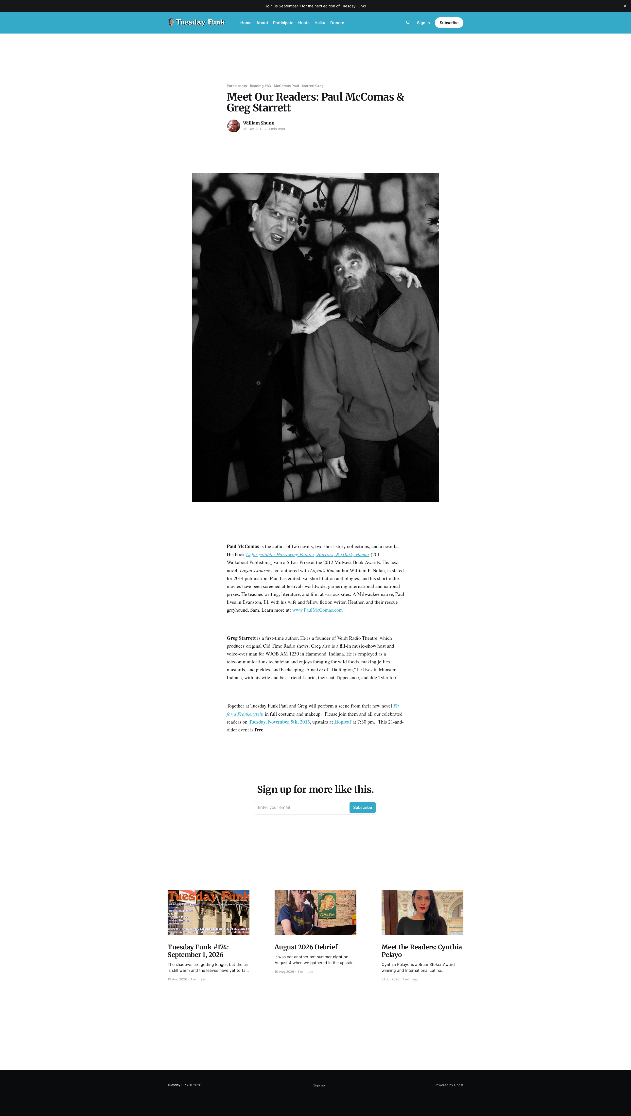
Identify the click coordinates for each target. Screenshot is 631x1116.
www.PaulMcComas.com (317, 609)
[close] (625, 6)
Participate (283, 22)
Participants (237, 86)
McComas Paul (286, 86)
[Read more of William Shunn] (234, 126)
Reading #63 (260, 86)
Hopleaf (342, 721)
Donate (337, 22)
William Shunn (259, 123)
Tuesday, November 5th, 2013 (279, 721)
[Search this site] (408, 23)
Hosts (304, 22)
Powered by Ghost (449, 1085)
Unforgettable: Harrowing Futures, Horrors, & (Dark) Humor (307, 554)
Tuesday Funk (178, 1085)
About (262, 22)
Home (245, 22)
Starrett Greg (313, 86)
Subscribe (449, 22)
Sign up (319, 1085)
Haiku (320, 22)
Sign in (423, 22)
